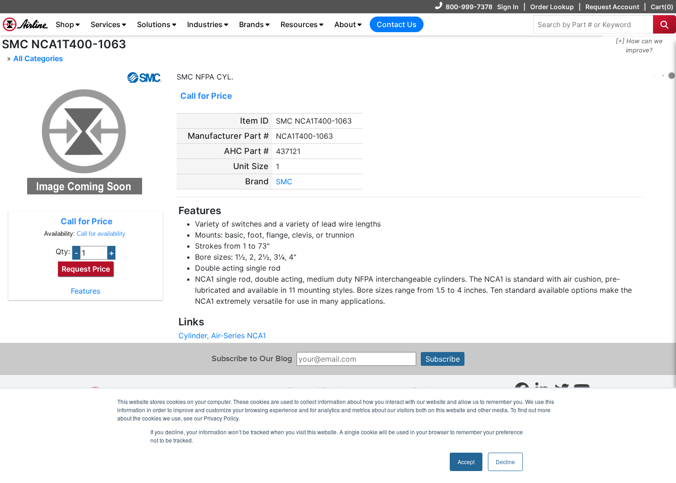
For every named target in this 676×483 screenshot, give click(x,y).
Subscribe (442, 359)
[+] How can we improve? (639, 45)
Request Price (86, 268)
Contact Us (397, 24)
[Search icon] (664, 24)
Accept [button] (466, 462)
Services (105, 24)
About (345, 24)
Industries (205, 24)
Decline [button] (505, 462)
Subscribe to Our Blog (252, 359)
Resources (299, 24)
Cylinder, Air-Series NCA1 (222, 335)
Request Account (612, 7)
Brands (251, 24)
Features (85, 290)
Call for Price (87, 221)
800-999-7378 (469, 7)
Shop (65, 24)
